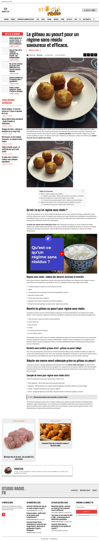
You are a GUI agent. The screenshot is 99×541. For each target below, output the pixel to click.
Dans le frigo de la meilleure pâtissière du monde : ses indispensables (15, 54)
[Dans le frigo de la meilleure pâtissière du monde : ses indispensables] (5, 52)
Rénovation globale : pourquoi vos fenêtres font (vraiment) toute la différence (60, 508)
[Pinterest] (92, 54)
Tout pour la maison (57, 512)
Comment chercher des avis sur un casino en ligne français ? (37, 507)
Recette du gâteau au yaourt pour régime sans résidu (57, 198)
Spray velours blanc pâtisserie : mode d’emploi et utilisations (12, 121)
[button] (94, 19)
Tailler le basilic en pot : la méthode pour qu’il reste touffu (11, 149)
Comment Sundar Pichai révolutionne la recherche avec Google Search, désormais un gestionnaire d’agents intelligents (36, 526)
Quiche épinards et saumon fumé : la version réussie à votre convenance (15, 41)
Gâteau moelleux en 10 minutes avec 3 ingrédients (16, 79)
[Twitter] (88, 54)
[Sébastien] (28, 55)
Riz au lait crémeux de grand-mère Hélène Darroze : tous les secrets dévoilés (15, 67)
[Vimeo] (3, 514)
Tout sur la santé (56, 530)
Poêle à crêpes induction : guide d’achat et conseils (15, 89)
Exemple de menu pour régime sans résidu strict (58, 204)
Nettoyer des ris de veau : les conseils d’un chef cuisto (19, 458)
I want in (86, 511)
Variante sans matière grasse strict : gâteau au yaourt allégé (63, 200)
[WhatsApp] (95, 54)
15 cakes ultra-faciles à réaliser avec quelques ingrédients (10, 159)
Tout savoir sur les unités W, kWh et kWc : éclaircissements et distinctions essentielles (61, 517)
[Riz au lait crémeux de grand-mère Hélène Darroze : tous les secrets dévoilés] (5, 66)
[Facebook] (84, 54)
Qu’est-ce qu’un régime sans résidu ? (52, 194)
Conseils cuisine (14, 46)
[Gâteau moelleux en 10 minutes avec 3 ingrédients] (5, 79)
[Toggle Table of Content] (82, 191)
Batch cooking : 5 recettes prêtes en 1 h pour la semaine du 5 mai (12, 111)
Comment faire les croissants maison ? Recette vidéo (55, 444)
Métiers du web (31, 532)
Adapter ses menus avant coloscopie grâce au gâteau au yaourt (61, 202)
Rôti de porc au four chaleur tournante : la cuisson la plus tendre (12, 139)
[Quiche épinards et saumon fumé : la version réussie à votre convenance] (5, 40)
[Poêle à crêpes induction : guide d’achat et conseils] (5, 89)
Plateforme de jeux (32, 510)
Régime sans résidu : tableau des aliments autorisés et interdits (63, 196)
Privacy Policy (93, 515)
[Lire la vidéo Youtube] (62, 254)
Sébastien (39, 55)
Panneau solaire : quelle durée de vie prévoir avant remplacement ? (36, 515)
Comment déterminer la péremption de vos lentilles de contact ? (61, 526)
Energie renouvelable (33, 519)
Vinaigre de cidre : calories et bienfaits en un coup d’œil (12, 130)
